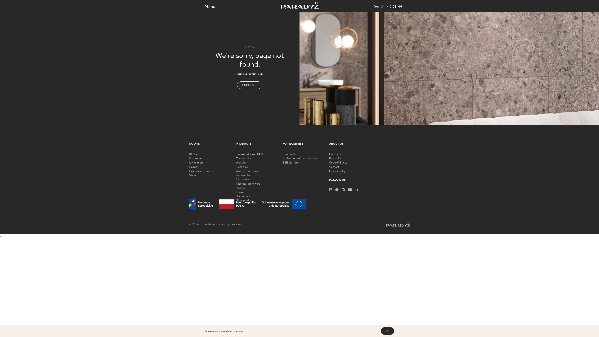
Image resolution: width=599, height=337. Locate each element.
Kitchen (194, 154)
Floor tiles (242, 167)
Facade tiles (243, 179)
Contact (334, 167)
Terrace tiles (243, 175)
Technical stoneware (248, 184)
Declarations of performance (299, 158)
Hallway (194, 167)
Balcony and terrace (201, 171)
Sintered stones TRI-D (249, 154)
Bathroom (195, 158)
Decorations (243, 196)
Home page (249, 85)
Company (335, 154)
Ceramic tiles (243, 158)
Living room (196, 162)
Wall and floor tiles (247, 171)
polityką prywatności (232, 331)
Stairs (192, 175)
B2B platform (290, 162)
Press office (336, 158)
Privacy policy (337, 171)
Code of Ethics (338, 162)
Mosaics (241, 188)
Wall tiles (241, 162)
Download (288, 154)
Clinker (240, 192)
